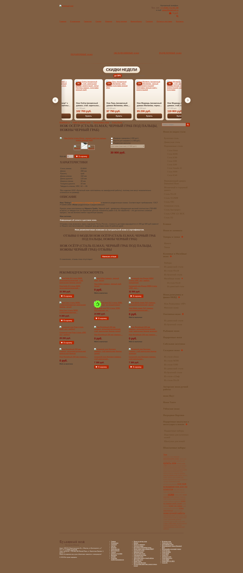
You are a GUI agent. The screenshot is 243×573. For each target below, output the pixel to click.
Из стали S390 (171, 364)
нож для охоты (179, 489)
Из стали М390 (171, 360)
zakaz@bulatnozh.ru (170, 10)
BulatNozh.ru (64, 122)
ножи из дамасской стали (174, 502)
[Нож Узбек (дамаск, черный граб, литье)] (108, 280)
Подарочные (82, 54)
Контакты (180, 21)
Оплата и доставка (164, 21)
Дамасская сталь (172, 142)
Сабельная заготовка (174, 344)
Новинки (108, 21)
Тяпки (167, 247)
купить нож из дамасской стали (174, 474)
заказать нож (180, 461)
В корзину (83, 156)
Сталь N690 (172, 172)
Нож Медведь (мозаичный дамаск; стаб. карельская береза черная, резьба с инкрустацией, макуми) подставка (166, 104)
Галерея (149, 21)
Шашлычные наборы (174, 447)
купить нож (169, 463)
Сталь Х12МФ (171, 198)
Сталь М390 (172, 154)
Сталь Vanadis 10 (174, 168)
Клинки (167, 224)
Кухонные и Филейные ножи (142, 547)
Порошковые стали (101, 122)
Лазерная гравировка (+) (126, 138)
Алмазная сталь (171, 205)
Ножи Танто (169, 402)
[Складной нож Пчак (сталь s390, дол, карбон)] (73, 329)
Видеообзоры (136, 21)
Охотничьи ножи (171, 314)
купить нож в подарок (174, 465)
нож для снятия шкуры (171, 492)
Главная (62, 21)
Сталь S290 (172, 164)
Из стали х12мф (172, 376)
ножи (171, 494)
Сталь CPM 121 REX (174, 213)
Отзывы (113, 556)
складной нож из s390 (170, 521)
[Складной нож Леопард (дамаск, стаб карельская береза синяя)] (108, 353)
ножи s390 (178, 494)
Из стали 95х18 (171, 270)
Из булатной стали (173, 274)
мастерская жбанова (170, 484)
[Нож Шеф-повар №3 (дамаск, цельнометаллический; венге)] (143, 305)
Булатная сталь (171, 138)
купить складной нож (170, 479)
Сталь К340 (172, 175)
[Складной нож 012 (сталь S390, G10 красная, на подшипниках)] (108, 305)
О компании (75, 21)
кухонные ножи (174, 481)
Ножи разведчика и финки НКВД (173, 296)
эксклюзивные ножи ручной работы (174, 528)
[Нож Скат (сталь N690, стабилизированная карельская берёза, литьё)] (73, 307)
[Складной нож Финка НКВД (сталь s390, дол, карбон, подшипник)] (143, 283)
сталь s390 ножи (169, 523)
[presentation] (55, 100)
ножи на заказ (175, 506)
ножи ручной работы (174, 513)
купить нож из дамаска (171, 473)
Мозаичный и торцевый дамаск (171, 549)
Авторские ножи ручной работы (144, 558)
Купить (76, 116)
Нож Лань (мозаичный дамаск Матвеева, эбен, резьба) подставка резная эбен (105, 104)
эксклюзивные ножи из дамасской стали (175, 524)
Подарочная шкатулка (121, 143)
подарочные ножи (181, 515)
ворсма (176, 457)
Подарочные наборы (174, 430)
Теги (165, 455)
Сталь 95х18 (170, 194)
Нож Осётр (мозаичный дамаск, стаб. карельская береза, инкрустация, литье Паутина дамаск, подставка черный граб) (75, 104)
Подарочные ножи (172, 337)
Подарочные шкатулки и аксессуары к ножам (176, 423)
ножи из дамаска (174, 501)
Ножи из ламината (172, 230)
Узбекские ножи (171, 408)
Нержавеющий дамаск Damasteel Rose (175, 182)
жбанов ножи (172, 461)
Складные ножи (171, 350)
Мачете (167, 243)
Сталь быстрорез (172, 209)
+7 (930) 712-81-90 (169, 7)
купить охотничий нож (175, 477)
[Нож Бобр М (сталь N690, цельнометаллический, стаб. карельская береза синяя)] (73, 283)
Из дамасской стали (173, 266)
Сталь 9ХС (169, 202)
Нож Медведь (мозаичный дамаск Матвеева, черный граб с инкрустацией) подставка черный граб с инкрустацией (136, 104)
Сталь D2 (168, 217)
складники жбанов (174, 519)
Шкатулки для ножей (174, 441)
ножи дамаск (174, 497)
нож (179, 484)
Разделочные (170, 53)
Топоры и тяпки (171, 237)
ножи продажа (178, 510)
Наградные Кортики (173, 415)
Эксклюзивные (126, 53)
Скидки (98, 21)
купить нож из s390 (180, 470)
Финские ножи (171, 307)
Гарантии (88, 21)
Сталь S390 (172, 161)
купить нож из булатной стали (173, 471)
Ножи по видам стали (81, 122)
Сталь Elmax (117, 122)
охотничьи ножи (169, 516)
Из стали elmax (171, 356)
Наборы (168, 263)
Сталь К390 (172, 157)
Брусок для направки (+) (126, 141)
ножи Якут (168, 396)
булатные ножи (168, 456)
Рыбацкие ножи (171, 331)
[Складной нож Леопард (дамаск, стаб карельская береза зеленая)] (143, 353)
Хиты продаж (121, 21)
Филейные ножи (172, 278)
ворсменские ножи (171, 459)
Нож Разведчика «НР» (175, 303)
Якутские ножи (138, 559)
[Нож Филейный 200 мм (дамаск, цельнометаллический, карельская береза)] (73, 353)
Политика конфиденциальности (117, 558)
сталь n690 (181, 521)
